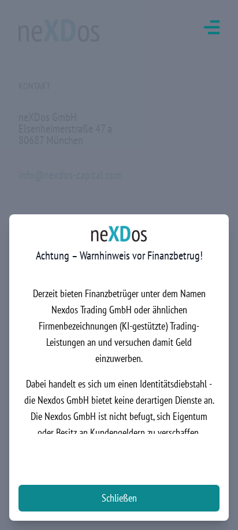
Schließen (119, 498)
